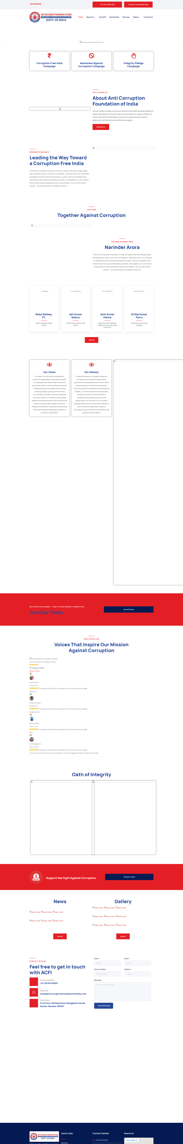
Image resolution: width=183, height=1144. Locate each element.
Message (98, 980)
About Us (90, 17)
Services (126, 17)
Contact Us (148, 17)
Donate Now (114, 17)
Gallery (136, 17)
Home (80, 17)
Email (127, 958)
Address (128, 969)
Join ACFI (102, 17)
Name (97, 958)
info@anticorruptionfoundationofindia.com (63, 993)
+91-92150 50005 (49, 983)
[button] (2, 42)
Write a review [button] (35, 671)
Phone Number (100, 969)
